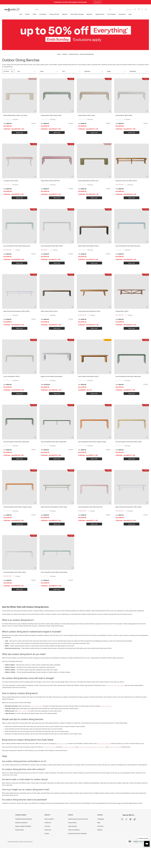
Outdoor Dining (73, 54)
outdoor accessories (114, 747)
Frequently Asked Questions (23, 819)
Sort (18, 71)
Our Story (47, 826)
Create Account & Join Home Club (78, 819)
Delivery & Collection (21, 822)
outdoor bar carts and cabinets (116, 685)
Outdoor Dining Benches (87, 54)
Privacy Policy (72, 822)
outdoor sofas (102, 747)
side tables (65, 747)
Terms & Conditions (74, 830)
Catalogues (100, 819)
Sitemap (99, 830)
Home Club (48, 830)
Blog (98, 822)
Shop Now (98, 2)
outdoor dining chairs (36, 706)
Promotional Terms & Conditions (77, 833)
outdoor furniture (62, 743)
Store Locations (49, 819)
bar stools (72, 747)
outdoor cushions (23, 711)
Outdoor (64, 54)
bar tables (81, 747)
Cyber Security (72, 826)
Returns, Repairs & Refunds (23, 826)
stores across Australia (104, 743)
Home (59, 54)
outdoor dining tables (49, 747)
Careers (47, 833)
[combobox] (73, 9)
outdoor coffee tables (91, 747)
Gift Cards (100, 826)
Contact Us (128, 9)
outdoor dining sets (105, 706)
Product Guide (19, 830)
